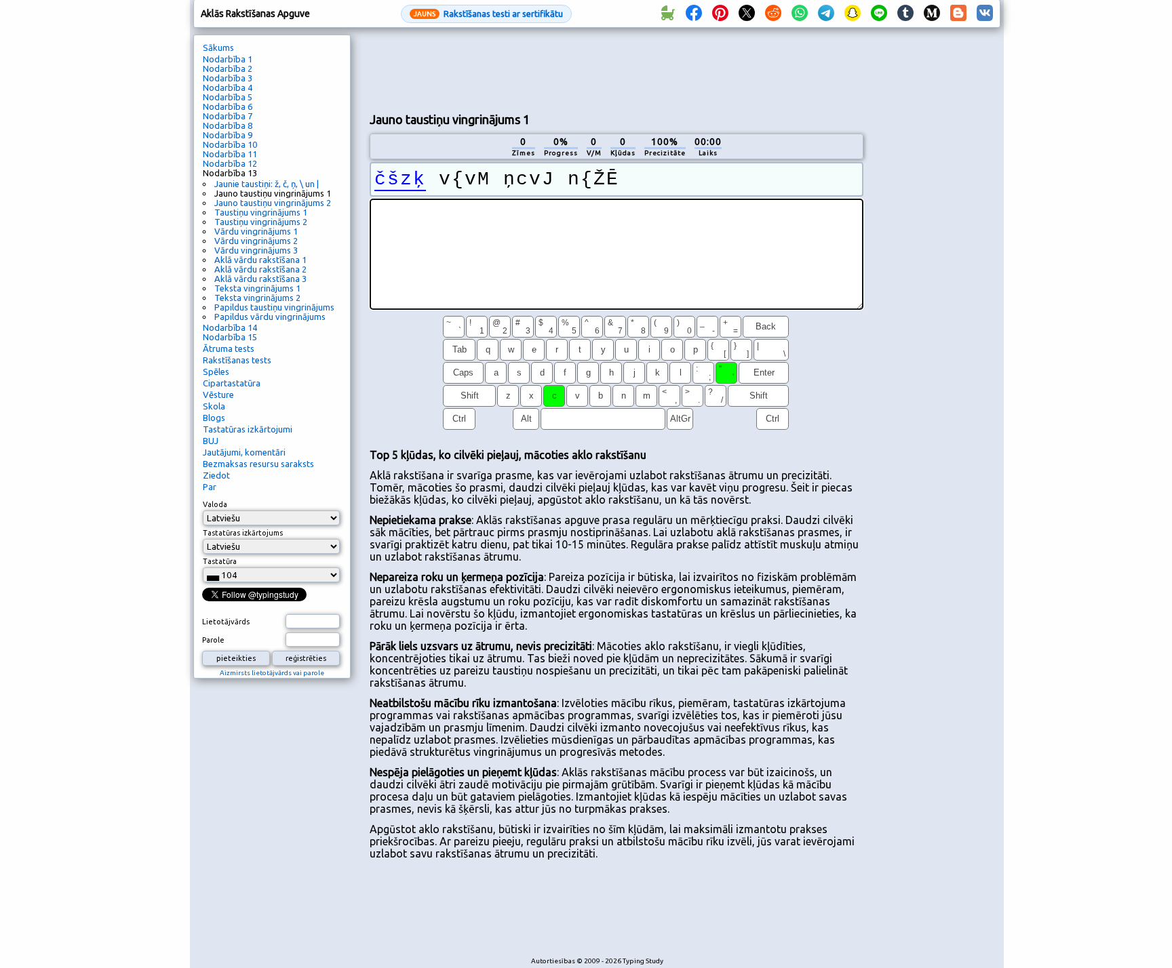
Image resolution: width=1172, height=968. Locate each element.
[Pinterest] (720, 13)
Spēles (216, 371)
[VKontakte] (985, 13)
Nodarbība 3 (227, 78)
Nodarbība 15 (230, 337)
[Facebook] (694, 13)
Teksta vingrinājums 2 (257, 297)
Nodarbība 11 (230, 154)
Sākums (218, 47)
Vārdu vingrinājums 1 (256, 231)
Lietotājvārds (226, 622)
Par (209, 486)
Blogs (214, 417)
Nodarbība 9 (227, 135)
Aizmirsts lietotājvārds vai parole (272, 673)
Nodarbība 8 (227, 125)
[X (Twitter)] (747, 13)
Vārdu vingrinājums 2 (256, 240)
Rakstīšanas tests (237, 360)
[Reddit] (773, 13)
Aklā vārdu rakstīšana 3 (260, 278)
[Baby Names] (667, 13)
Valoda (215, 504)
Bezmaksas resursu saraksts (258, 463)
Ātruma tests (228, 348)
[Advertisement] (616, 68)
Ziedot (216, 475)
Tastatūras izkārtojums (243, 533)
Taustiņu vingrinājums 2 (260, 221)
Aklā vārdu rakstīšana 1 (260, 259)
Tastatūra (220, 561)
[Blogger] (958, 13)
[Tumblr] (905, 13)
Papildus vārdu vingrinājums (270, 316)
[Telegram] (826, 13)
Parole (213, 640)
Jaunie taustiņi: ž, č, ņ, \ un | (266, 183)
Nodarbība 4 (227, 87)
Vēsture (218, 394)
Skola (214, 406)
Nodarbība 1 (227, 59)
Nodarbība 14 (230, 327)
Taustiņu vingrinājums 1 (260, 212)
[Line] (879, 13)
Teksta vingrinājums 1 (257, 288)
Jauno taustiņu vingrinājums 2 (272, 202)
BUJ (210, 440)
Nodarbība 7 (227, 116)
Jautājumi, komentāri (244, 452)
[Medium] (932, 13)
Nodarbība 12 (230, 163)
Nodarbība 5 (227, 97)
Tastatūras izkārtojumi (247, 429)
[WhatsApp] (800, 13)
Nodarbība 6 (227, 106)
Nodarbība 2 (227, 68)
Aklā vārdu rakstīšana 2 (260, 269)
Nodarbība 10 (230, 144)
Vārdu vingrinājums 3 (256, 250)
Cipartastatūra (231, 383)
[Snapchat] (852, 13)
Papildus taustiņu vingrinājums (274, 307)
